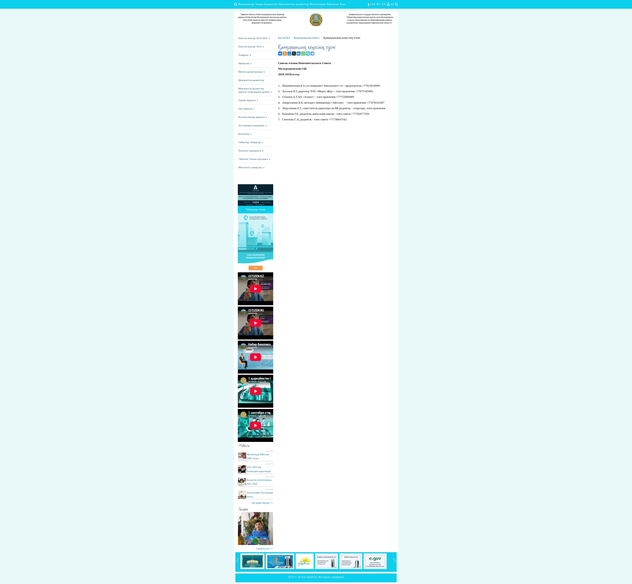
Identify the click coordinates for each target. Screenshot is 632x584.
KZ (374, 4)
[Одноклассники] (285, 53)
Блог (343, 4)
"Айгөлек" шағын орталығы (253, 159)
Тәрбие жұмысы (247, 100)
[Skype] (308, 53)
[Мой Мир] (289, 53)
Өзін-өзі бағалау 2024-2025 (253, 38)
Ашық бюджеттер (266, 4)
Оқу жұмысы (245, 108)
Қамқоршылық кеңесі (307, 37)
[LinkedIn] (299, 53)
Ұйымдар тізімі (255, 209)
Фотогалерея (318, 4)
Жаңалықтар (246, 4)
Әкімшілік (244, 63)
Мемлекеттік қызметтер (293, 4)
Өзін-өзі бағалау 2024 (250, 46)
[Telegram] (312, 53)
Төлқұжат (243, 55)
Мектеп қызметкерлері (250, 71)
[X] (294, 53)
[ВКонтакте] (280, 53)
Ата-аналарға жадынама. (251, 125)
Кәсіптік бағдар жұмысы (251, 117)
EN (384, 4)
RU (379, 4)
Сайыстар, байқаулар (250, 142)
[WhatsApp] (303, 53)
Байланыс (333, 4)
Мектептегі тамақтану (250, 167)
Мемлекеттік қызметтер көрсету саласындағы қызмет (254, 90)
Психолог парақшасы (250, 150)
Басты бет (284, 37)
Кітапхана (244, 134)
